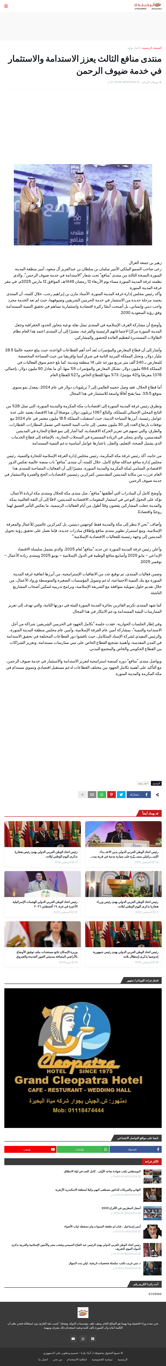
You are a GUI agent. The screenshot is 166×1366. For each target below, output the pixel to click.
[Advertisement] (83, 26)
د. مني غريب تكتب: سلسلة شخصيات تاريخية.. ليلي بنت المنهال (105, 1263)
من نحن (57, 1359)
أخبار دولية (134, 48)
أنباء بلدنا (86, 1353)
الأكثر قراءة (151, 1162)
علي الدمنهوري (52, 1353)
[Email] (92, 794)
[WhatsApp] (101, 794)
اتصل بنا (43, 1359)
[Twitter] (121, 794)
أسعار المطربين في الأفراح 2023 (121, 1208)
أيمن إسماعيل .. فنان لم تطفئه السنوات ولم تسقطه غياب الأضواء (102, 1226)
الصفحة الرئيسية (152, 48)
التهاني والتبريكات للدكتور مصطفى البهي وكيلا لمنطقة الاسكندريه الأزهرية (98, 1190)
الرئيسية (123, 1359)
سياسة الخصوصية (102, 1359)
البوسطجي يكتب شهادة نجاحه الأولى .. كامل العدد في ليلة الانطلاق (102, 1171)
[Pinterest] (111, 794)
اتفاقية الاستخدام (77, 1359)
